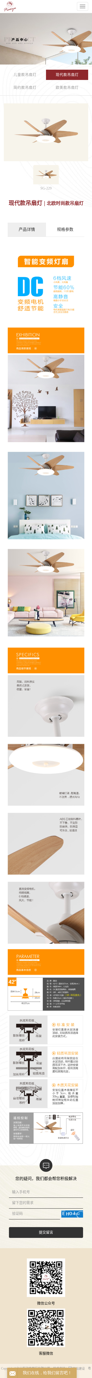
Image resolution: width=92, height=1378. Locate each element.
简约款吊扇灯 (25, 87)
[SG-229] (46, 174)
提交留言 (46, 1232)
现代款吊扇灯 (67, 75)
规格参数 (65, 229)
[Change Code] (72, 1214)
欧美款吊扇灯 (67, 87)
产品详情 (27, 229)
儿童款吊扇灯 (25, 75)
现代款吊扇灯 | (28, 203)
